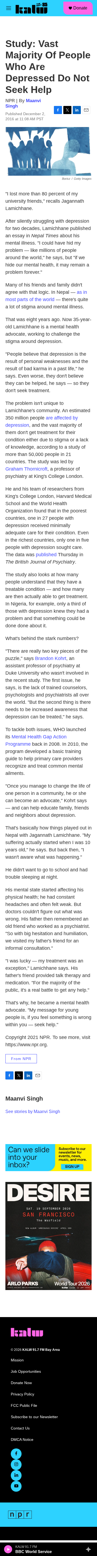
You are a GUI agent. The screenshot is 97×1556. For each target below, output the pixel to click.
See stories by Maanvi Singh (32, 1111)
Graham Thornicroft (26, 469)
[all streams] (90, 1549)
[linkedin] (16, 1475)
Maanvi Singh (24, 1098)
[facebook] (16, 1453)
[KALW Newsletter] (48, 1157)
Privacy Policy (22, 1394)
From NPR (21, 1059)
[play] (8, 1549)
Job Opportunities (26, 1372)
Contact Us (20, 1428)
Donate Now (21, 1383)
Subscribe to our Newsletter (34, 1417)
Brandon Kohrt (50, 658)
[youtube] (16, 1486)
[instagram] (16, 1464)
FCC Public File (24, 1406)
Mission (17, 1360)
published (46, 554)
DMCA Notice (22, 1440)
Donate (80, 8)
